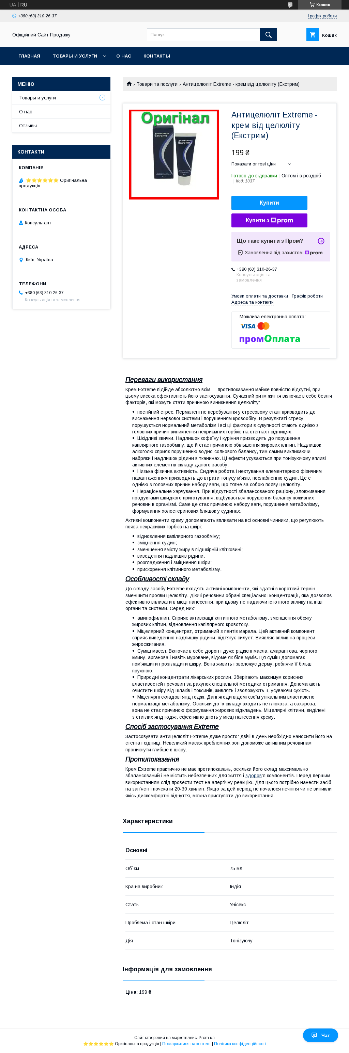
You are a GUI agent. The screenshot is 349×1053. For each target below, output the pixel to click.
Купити (269, 203)
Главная (29, 56)
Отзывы (28, 125)
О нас (123, 56)
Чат (325, 1035)
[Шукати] (268, 34)
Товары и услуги (74, 56)
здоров (253, 775)
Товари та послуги (157, 84)
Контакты (156, 56)
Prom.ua (207, 1037)
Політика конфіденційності (240, 1043)
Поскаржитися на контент (186, 1043)
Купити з (257, 220)
